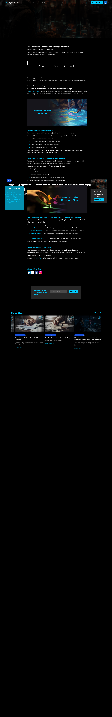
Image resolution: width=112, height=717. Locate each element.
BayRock (39, 258)
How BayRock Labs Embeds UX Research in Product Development (13, 199)
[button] (35, 2)
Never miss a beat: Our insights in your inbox (41, 292)
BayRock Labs (34, 92)
